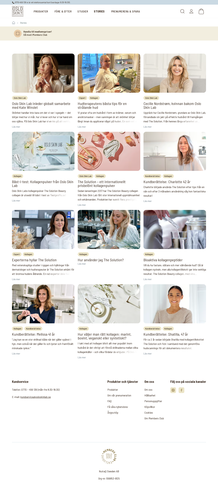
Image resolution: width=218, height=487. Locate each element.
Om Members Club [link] (154, 418)
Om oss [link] (148, 389)
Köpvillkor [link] (149, 407)
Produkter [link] (112, 389)
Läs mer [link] (16, 126)
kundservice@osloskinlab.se (35, 397)
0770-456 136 (20, 2)
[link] (17, 11)
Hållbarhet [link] (149, 395)
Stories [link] (23, 22)
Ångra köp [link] (112, 412)
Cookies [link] (148, 412)
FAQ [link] (109, 401)
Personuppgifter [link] (153, 401)
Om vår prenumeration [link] (119, 395)
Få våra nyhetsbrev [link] (117, 407)
